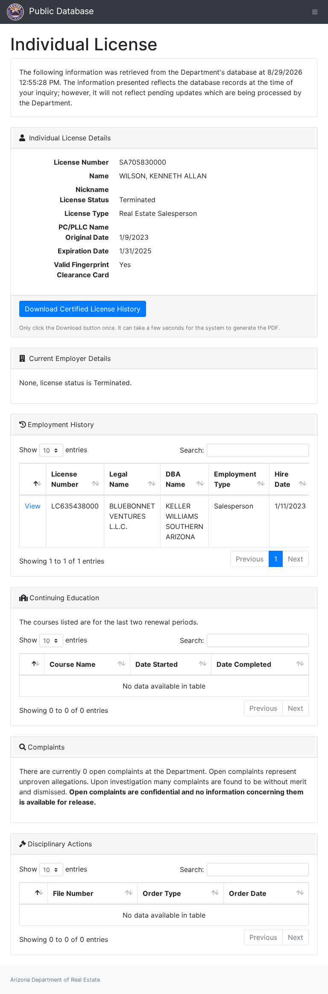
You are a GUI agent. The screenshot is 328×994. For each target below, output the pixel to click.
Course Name (73, 664)
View (33, 506)
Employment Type (235, 479)
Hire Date (282, 479)
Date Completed (244, 664)
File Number (73, 893)
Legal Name (119, 479)
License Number (65, 479)
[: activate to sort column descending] (33, 479)
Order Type (162, 893)
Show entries (53, 449)
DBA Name (175, 479)
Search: (192, 450)
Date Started (156, 664)
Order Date (247, 893)
